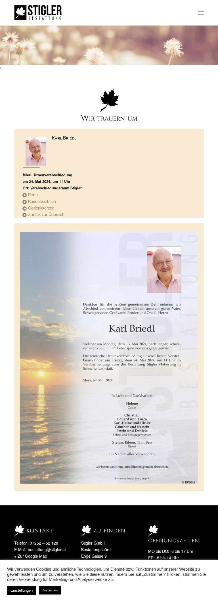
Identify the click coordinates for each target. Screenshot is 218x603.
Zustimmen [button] (50, 590)
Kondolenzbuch (42, 201)
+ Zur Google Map (30, 556)
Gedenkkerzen (41, 208)
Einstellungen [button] (22, 590)
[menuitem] (201, 12)
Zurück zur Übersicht (47, 214)
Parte (33, 194)
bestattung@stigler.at (47, 549)
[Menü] (201, 12)
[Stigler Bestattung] (38, 13)
